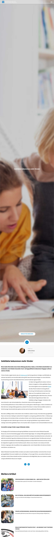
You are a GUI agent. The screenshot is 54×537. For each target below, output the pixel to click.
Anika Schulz (31, 351)
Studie (49, 386)
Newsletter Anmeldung (27, 334)
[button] (3, 534)
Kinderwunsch (24, 375)
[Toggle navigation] (51, 2)
